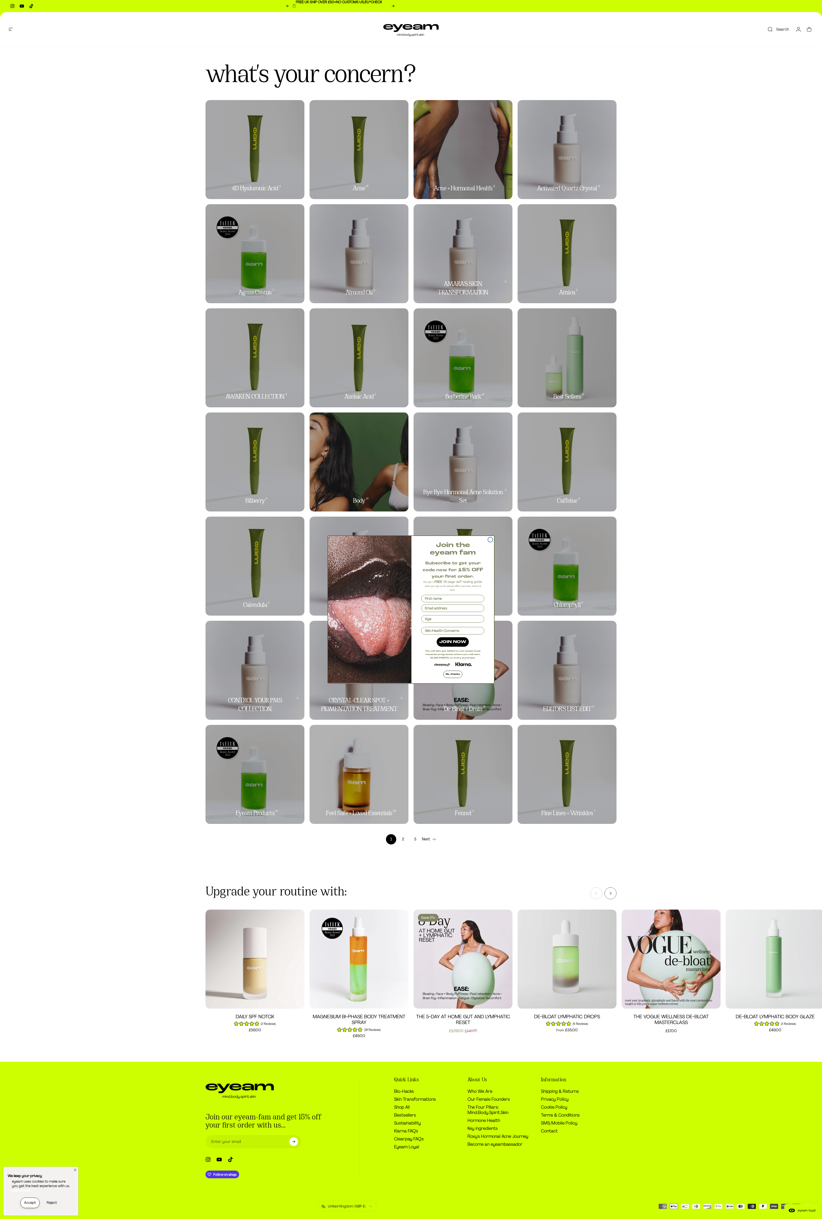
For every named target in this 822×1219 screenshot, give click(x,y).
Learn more (21, 1190)
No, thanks (453, 674)
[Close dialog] (490, 539)
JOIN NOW (452, 642)
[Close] (75, 1170)
